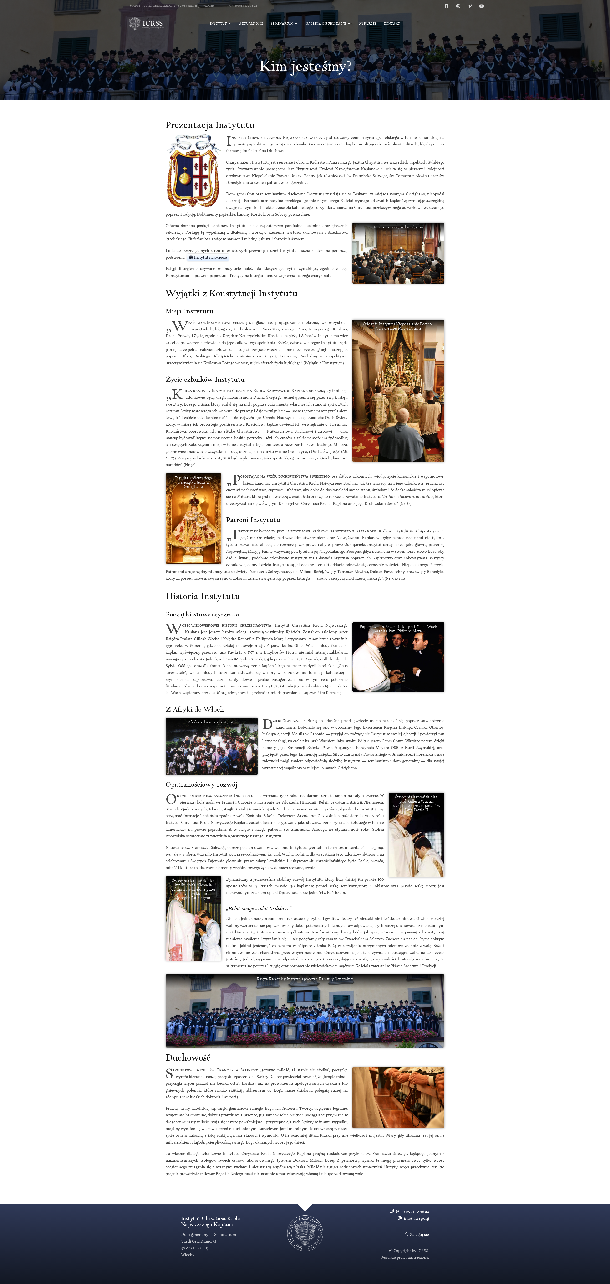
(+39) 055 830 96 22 (244, 6)
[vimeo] (470, 6)
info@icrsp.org (415, 1219)
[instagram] (458, 6)
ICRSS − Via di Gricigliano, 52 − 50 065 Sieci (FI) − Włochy (173, 6)
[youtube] (482, 6)
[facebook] (446, 6)
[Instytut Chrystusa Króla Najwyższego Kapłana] (146, 24)
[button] (221, 24)
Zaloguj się (418, 1235)
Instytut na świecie (210, 258)
